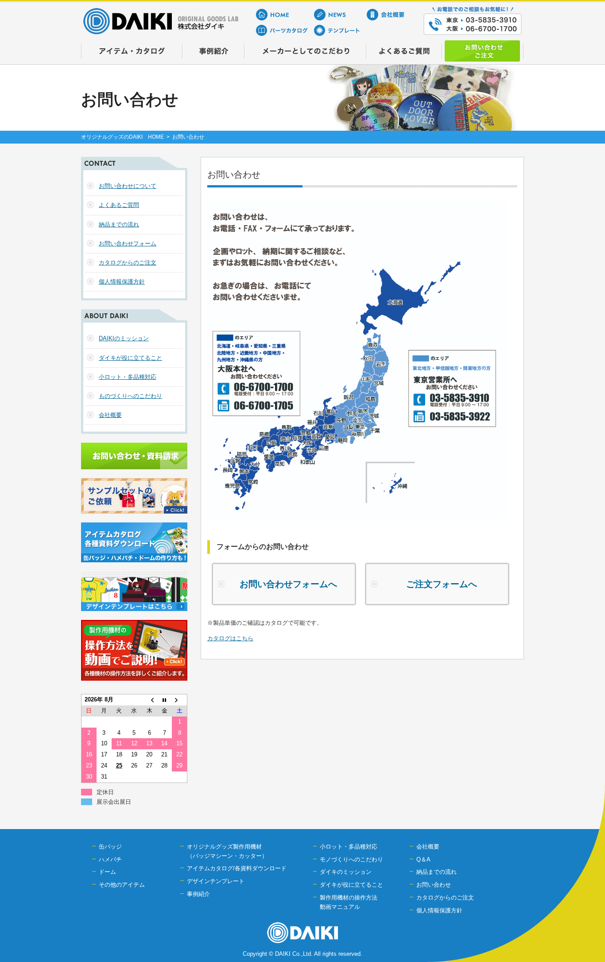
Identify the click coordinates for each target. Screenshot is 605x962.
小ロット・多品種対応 (127, 377)
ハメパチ (110, 859)
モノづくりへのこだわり (351, 859)
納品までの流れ (119, 224)
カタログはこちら (230, 638)
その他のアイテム (122, 884)
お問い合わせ (433, 884)
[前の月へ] (149, 699)
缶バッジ (110, 846)
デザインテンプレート (215, 881)
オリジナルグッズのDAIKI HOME (122, 137)
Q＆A (423, 859)
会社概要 (110, 415)
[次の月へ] (179, 699)
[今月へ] (164, 699)
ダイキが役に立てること (130, 357)
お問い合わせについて (127, 186)
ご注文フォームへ (441, 584)
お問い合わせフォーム (127, 243)
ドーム (107, 872)
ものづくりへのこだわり (130, 396)
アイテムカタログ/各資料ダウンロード (237, 868)
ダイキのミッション (346, 872)
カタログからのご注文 (127, 262)
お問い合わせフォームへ (288, 584)
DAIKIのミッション (124, 338)
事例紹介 (198, 894)
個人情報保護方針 (122, 281)
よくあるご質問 (119, 205)
